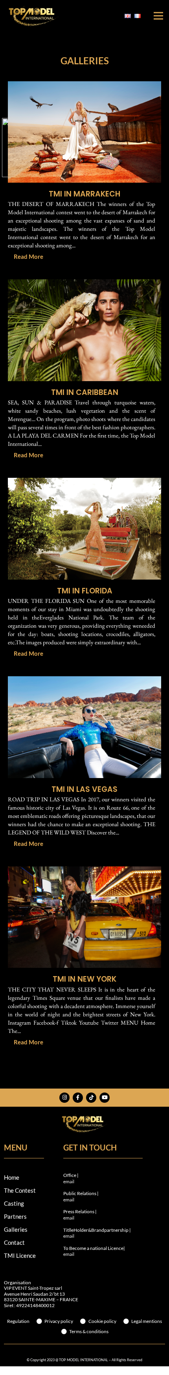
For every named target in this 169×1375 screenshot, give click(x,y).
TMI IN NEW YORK (84, 979)
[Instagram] (64, 1098)
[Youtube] (104, 1098)
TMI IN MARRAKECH (84, 194)
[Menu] (158, 16)
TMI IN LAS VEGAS (84, 789)
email (68, 1181)
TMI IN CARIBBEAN (84, 392)
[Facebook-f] (78, 1098)
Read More (28, 256)
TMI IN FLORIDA (84, 591)
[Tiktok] (91, 1098)
